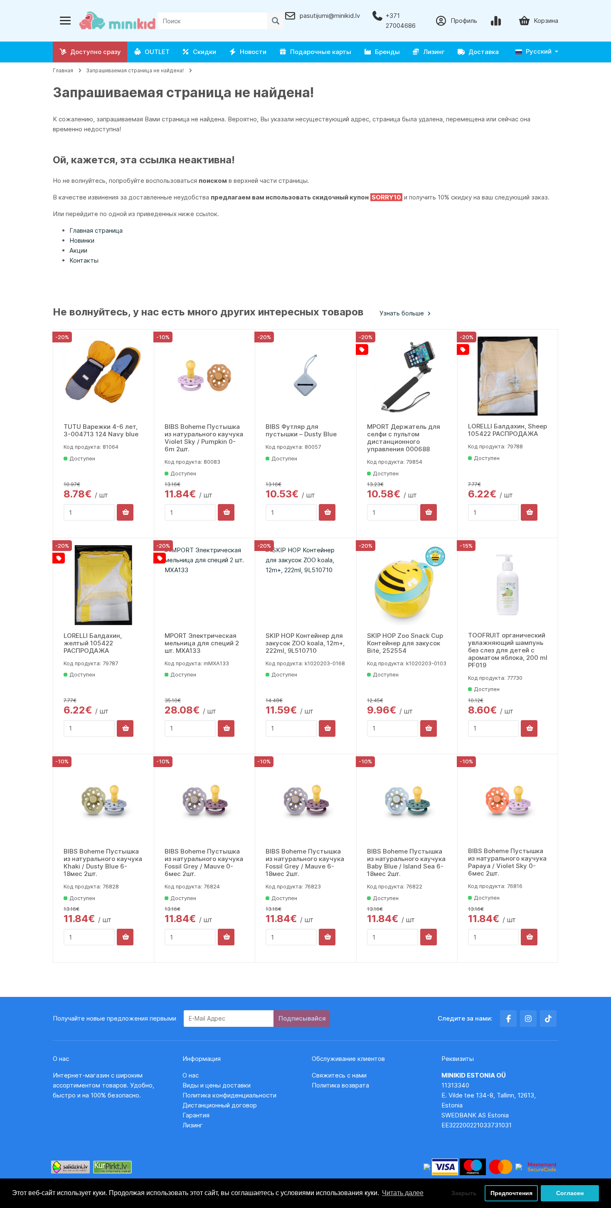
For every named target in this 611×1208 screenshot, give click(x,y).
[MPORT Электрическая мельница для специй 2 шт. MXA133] (204, 585)
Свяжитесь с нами (339, 1075)
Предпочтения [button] (511, 1193)
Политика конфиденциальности (229, 1095)
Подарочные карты (319, 52)
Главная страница (96, 230)
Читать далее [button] (403, 1192)
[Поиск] (275, 20)
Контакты (84, 260)
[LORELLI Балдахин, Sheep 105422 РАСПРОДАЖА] (507, 376)
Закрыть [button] (464, 1193)
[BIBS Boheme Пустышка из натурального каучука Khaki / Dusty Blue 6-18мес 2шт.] (103, 801)
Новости (251, 52)
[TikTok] (548, 1018)
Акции (78, 250)
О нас (190, 1075)
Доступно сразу (94, 52)
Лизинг (432, 52)
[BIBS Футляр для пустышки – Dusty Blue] (305, 376)
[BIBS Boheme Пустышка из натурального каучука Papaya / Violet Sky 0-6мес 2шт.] (507, 801)
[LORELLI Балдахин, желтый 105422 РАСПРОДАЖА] (103, 585)
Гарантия (195, 1115)
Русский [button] (538, 51)
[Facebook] (508, 1018)
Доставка (482, 52)
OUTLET (155, 52)
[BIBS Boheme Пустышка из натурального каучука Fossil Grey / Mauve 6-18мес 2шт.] (305, 801)
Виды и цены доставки (216, 1085)
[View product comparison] (497, 21)
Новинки (81, 240)
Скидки (203, 52)
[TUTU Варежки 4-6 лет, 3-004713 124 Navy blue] (103, 376)
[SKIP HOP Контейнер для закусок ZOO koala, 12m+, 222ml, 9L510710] (305, 585)
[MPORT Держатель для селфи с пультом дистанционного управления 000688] (407, 376)
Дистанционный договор (222, 1105)
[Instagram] (528, 1018)
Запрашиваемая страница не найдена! (135, 70)
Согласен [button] (570, 1193)
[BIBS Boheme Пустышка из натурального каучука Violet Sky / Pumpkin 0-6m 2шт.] (204, 376)
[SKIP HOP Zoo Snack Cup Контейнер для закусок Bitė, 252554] (407, 585)
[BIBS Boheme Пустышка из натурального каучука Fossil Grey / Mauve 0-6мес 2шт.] (204, 801)
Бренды (386, 52)
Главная (63, 70)
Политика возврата (340, 1085)
